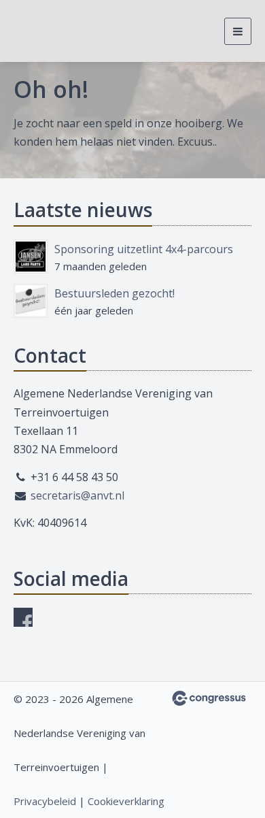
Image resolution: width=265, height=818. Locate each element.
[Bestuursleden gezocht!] (31, 301)
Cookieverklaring (126, 801)
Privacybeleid (45, 801)
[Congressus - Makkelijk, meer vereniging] (208, 698)
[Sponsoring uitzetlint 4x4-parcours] (31, 257)
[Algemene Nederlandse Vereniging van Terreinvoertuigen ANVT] (39, 30)
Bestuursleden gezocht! (114, 293)
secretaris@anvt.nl (77, 495)
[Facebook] (23, 617)
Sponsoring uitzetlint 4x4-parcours (143, 249)
